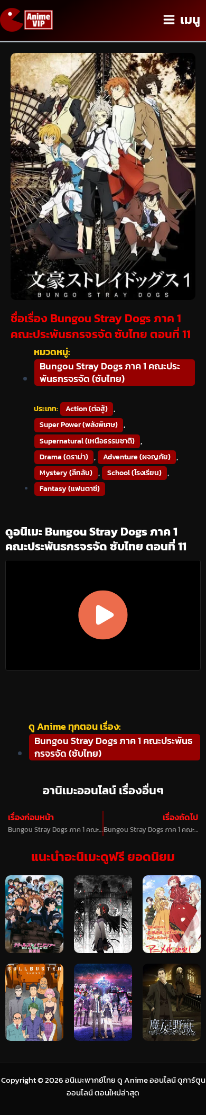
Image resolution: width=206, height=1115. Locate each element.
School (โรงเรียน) (134, 472)
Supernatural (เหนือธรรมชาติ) (87, 441)
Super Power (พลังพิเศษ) (79, 424)
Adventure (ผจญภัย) (137, 457)
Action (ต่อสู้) (86, 408)
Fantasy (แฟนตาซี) (70, 488)
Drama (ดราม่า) (64, 457)
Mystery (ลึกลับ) (66, 472)
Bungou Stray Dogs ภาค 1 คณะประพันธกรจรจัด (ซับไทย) (110, 372)
